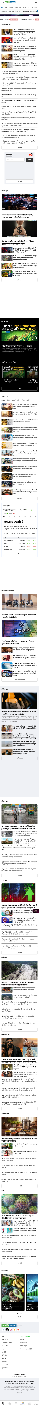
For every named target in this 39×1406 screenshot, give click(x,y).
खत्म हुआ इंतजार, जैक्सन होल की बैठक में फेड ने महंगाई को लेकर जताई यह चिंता (24, 649)
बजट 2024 (5, 1339)
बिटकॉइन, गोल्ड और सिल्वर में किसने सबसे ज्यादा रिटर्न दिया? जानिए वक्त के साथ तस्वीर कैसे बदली (24, 475)
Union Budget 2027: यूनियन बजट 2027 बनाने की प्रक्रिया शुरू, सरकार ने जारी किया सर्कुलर (19, 84)
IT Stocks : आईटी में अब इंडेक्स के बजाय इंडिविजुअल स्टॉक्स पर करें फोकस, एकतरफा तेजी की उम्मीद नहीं (18, 136)
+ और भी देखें (19, 554)
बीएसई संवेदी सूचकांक (9, 510)
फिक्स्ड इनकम (23, 1342)
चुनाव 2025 (5, 1368)
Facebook (3, 1330)
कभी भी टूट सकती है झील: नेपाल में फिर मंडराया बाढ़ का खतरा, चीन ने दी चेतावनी (19, 107)
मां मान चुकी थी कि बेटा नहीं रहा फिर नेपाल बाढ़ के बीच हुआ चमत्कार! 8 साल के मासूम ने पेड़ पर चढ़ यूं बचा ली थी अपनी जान (18, 130)
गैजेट (17, 11)
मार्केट (6, 7)
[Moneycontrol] (10, 2)
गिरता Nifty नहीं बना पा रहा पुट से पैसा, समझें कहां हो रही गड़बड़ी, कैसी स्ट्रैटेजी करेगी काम (19, 113)
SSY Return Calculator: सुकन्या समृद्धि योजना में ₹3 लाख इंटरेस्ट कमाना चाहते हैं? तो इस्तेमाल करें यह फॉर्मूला (24, 57)
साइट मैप (25, 1383)
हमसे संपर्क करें (14, 1381)
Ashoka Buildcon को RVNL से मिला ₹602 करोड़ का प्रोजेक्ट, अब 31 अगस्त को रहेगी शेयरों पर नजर (19, 72)
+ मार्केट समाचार (19, 280)
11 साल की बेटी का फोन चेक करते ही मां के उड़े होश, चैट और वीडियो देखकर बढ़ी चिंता (24, 727)
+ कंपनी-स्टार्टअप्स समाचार (19, 679)
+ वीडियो (19, 388)
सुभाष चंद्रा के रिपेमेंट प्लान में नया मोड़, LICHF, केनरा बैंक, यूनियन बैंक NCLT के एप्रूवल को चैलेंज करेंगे (25, 40)
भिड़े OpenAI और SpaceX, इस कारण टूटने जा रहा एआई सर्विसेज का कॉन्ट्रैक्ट (19, 101)
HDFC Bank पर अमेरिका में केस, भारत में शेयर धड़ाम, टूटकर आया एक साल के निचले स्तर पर (24, 673)
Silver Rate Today (7, 1346)
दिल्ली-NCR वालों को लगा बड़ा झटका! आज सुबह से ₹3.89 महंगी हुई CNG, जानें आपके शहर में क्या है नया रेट (25, 459)
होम (2, 7)
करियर (20, 1383)
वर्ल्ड (13, 11)
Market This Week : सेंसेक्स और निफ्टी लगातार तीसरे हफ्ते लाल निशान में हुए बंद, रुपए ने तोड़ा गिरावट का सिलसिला (20, 124)
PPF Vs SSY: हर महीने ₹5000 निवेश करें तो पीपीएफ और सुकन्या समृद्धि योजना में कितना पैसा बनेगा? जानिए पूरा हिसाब (25, 48)
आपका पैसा (18, 7)
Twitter (7, 1330)
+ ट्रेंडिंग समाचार (19, 758)
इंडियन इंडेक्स (33, 11)
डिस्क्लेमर (26, 1381)
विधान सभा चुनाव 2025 (26, 1349)
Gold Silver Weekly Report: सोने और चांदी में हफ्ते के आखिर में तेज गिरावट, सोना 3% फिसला (25, 64)
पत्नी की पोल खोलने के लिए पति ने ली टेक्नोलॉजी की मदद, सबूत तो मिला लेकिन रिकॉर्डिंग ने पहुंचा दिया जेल (24, 751)
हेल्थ (3, 1191)
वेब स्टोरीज (34, 7)
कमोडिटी (22, 1339)
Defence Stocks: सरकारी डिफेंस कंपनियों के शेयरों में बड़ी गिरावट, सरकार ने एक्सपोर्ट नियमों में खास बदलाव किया (25, 250)
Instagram (10, 1330)
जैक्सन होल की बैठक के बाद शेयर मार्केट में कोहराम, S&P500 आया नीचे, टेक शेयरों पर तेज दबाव (17, 216)
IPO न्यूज (4, 880)
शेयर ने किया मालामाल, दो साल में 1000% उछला (17, 346)
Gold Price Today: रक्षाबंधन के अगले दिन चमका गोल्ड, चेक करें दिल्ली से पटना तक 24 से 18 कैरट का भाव (25, 444)
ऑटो (20, 11)
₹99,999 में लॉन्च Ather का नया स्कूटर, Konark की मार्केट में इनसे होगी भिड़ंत (19, 615)
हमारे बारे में (7, 1381)
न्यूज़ (3, 1349)
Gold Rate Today (7, 1342)
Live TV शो (5, 1365)
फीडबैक (21, 1381)
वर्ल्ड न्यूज (4, 957)
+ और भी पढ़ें (19, 498)
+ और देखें (19, 181)
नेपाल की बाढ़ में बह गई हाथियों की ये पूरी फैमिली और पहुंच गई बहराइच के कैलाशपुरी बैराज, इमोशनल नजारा (24, 743)
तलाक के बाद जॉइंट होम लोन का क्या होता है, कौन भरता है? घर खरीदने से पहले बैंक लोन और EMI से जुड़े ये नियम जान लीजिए (25, 492)
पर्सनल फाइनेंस (23, 1346)
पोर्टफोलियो (4, 1355)
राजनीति (4, 1352)
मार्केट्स (4, 1358)
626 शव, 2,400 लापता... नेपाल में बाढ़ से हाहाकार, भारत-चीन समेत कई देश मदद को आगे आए (19, 90)
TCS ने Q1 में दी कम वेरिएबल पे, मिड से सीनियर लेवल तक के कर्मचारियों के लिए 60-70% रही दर (25, 665)
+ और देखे (19, 147)
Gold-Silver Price (6, 11)
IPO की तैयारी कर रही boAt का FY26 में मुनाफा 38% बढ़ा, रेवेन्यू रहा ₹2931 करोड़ (24, 656)
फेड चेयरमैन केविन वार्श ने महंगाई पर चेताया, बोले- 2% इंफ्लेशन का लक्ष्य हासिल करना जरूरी (18, 242)
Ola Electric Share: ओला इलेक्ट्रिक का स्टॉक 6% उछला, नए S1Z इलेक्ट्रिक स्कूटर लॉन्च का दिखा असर (25, 265)
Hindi (19, 1325)
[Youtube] (18, 1330)
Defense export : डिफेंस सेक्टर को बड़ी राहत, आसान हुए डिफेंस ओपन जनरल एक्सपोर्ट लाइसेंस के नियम (24, 258)
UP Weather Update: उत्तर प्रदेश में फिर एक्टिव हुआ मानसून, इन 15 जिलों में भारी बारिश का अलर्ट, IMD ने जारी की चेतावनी (19, 78)
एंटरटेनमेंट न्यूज (6, 1034)
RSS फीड (31, 1383)
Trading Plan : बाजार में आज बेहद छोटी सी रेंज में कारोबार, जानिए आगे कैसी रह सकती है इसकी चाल (25, 273)
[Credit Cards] (35, 911)
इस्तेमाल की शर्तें (14, 1383)
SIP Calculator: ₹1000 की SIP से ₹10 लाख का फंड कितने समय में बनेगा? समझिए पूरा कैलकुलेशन (25, 467)
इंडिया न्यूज (5, 801)
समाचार (11, 7)
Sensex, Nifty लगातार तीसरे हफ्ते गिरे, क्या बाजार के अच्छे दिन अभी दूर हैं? (19, 95)
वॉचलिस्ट (4, 1361)
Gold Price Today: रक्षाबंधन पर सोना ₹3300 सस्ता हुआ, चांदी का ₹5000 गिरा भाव (24, 483)
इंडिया (24, 7)
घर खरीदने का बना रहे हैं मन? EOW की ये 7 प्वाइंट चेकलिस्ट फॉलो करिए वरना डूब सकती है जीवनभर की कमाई (25, 436)
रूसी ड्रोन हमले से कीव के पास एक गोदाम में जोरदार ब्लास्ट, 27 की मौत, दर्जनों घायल (19, 119)
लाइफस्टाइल (26, 11)
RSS (14, 1330)
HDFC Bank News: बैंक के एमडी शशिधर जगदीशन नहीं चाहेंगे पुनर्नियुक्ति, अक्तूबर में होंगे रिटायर (24, 32)
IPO (29, 7)
